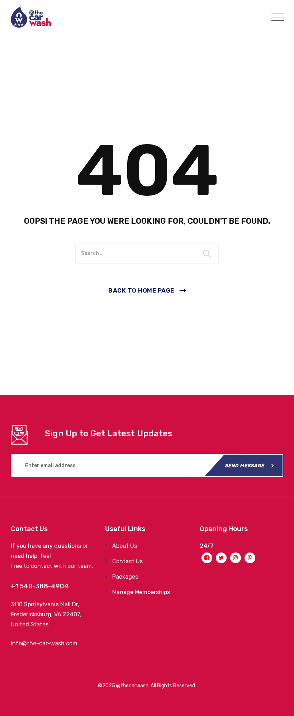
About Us (124, 545)
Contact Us (127, 561)
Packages (125, 576)
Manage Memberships (141, 592)
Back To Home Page (141, 290)
